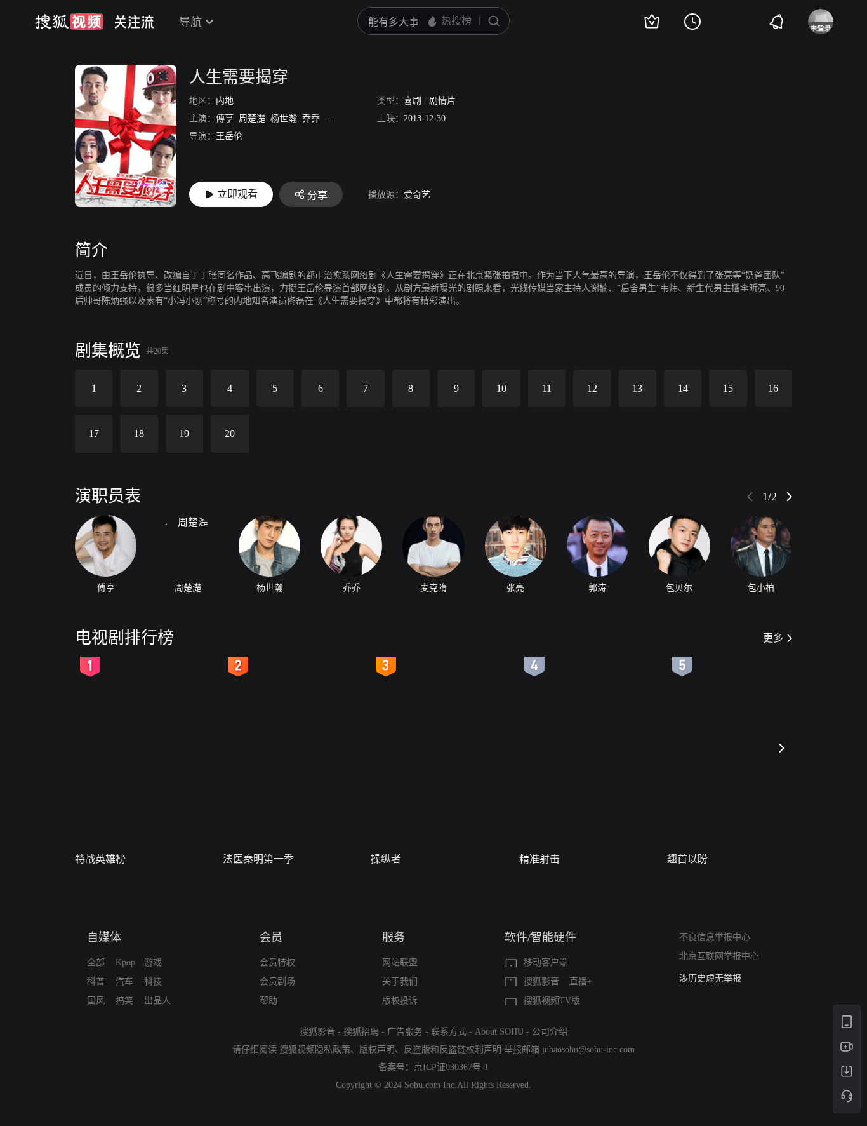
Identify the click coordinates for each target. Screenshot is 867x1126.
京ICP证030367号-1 (451, 1067)
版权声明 (377, 1049)
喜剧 (412, 100)
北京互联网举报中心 (719, 956)
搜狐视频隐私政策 (314, 1049)
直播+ (580, 981)
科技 (153, 981)
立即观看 (237, 194)
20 (230, 433)
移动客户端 (546, 962)
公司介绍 (549, 1031)
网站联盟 (400, 962)
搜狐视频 (69, 21)
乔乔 (311, 118)
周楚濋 (252, 118)
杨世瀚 (283, 118)
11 (547, 388)
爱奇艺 (417, 194)
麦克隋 (338, 118)
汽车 (124, 981)
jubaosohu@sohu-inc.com (588, 1049)
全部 (96, 962)
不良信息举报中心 (714, 937)
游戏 (153, 962)
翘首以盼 (687, 859)
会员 (271, 937)
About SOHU (499, 1031)
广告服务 (405, 1031)
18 (139, 433)
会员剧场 (277, 981)
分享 (317, 195)
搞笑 (124, 1000)
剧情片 (442, 100)
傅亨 (225, 118)
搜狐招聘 (361, 1031)
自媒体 (104, 937)
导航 (190, 22)
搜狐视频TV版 (552, 1000)
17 (94, 433)
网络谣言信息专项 (714, 984)
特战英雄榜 (100, 859)
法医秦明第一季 (258, 859)
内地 (225, 100)
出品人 (157, 1000)
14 (683, 388)
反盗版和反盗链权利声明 (452, 1049)
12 (592, 388)
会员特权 (277, 962)
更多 (773, 638)
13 (637, 388)
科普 (96, 981)
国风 (96, 1000)
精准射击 (539, 859)
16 (773, 388)
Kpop (125, 962)
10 (501, 388)
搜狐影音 (541, 981)
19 (184, 433)
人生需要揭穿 (238, 77)
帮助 (268, 1000)
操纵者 (386, 859)
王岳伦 (229, 136)
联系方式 (449, 1031)
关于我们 (400, 981)
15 (728, 388)
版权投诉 (400, 1000)
